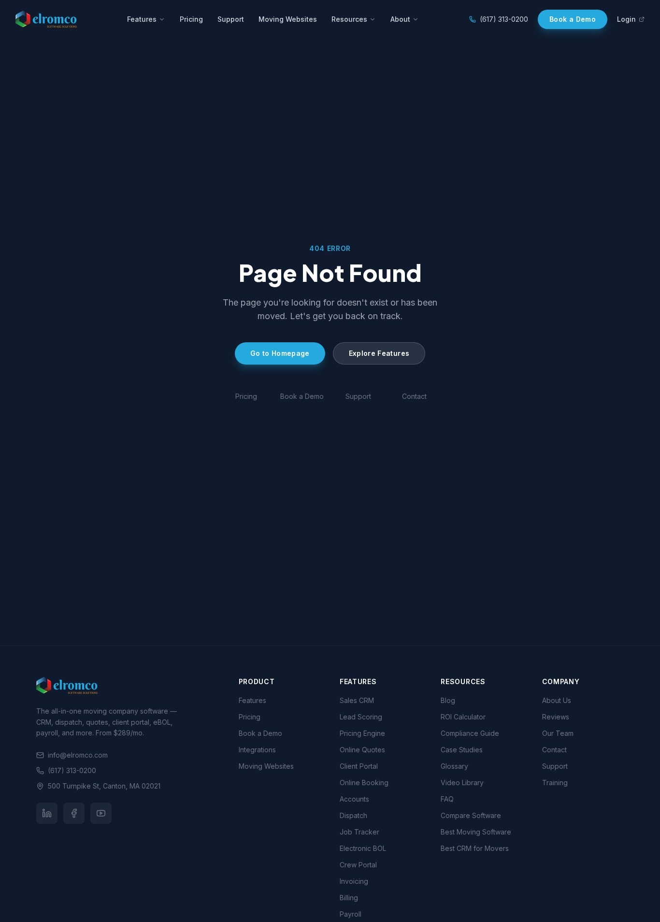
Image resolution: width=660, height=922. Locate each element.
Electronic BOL (363, 848)
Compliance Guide (470, 733)
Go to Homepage (280, 353)
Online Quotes (362, 750)
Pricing (191, 19)
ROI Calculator (463, 717)
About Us (556, 700)
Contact (414, 396)
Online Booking (364, 782)
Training (555, 782)
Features (142, 19)
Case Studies (462, 750)
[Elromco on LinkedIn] (46, 813)
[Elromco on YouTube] (101, 813)
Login (626, 19)
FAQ (447, 799)
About (400, 19)
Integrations (257, 750)
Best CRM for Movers (475, 848)
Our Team (558, 733)
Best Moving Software (476, 832)
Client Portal (359, 766)
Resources (349, 19)
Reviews (555, 717)
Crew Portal (358, 865)
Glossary (454, 766)
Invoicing (354, 881)
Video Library (462, 782)
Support (230, 19)
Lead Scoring (361, 717)
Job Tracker (359, 832)
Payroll (350, 914)
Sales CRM (357, 700)
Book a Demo (572, 19)
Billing (349, 897)
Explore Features (379, 353)
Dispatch (353, 815)
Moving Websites (287, 19)
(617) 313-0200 (504, 19)
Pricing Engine (362, 733)
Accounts (354, 799)
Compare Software (471, 815)
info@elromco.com (78, 755)
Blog (448, 700)
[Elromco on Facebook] (74, 813)
